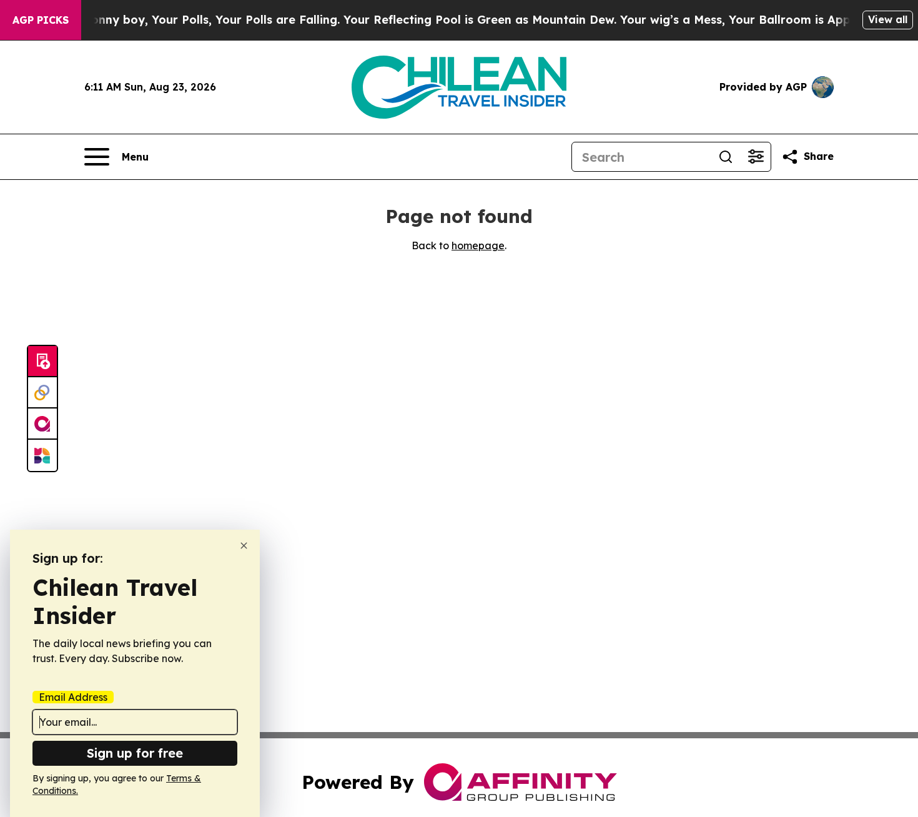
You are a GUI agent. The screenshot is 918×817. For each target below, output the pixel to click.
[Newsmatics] (42, 455)
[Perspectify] (42, 392)
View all (887, 19)
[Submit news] (42, 361)
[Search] (726, 156)
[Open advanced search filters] (756, 156)
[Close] (244, 546)
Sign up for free (135, 753)
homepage (478, 245)
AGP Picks (40, 20)
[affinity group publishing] (42, 424)
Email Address (73, 697)
